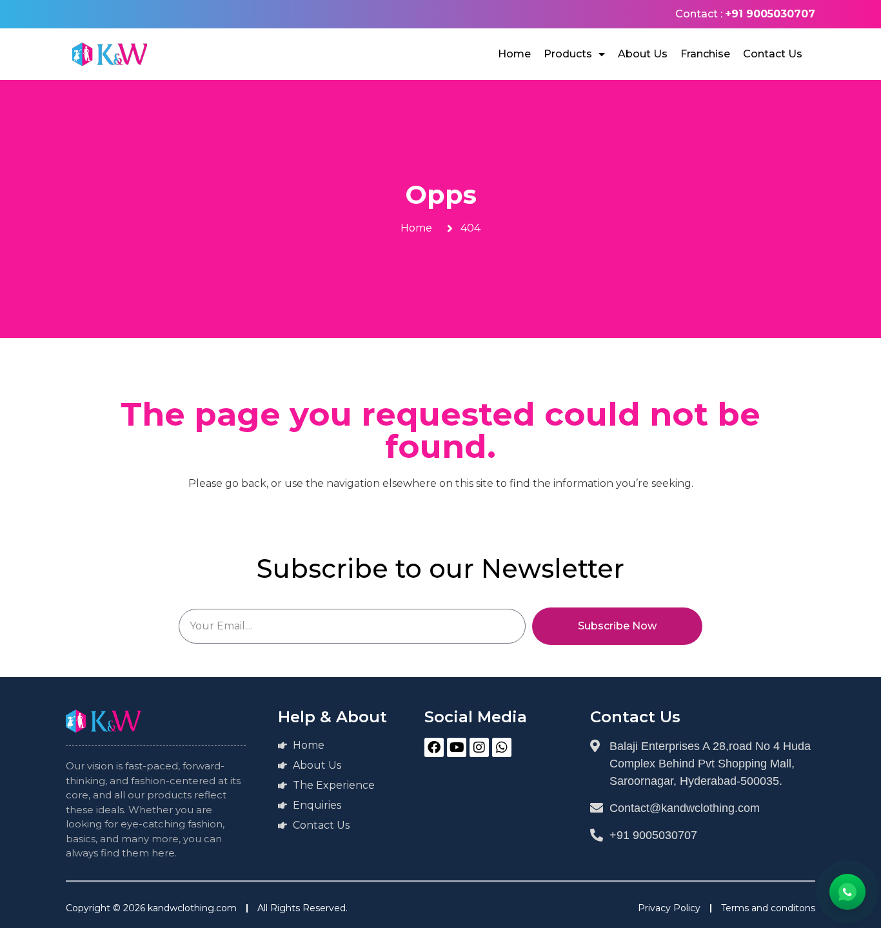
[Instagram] (479, 747)
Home (514, 54)
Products (568, 54)
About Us (643, 54)
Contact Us (772, 54)
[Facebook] (434, 747)
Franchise (705, 54)
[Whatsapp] (501, 747)
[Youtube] (456, 747)
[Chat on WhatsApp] (847, 892)
